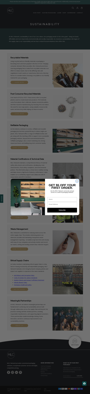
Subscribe (62, 210)
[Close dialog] (77, 181)
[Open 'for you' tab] (84, 383)
